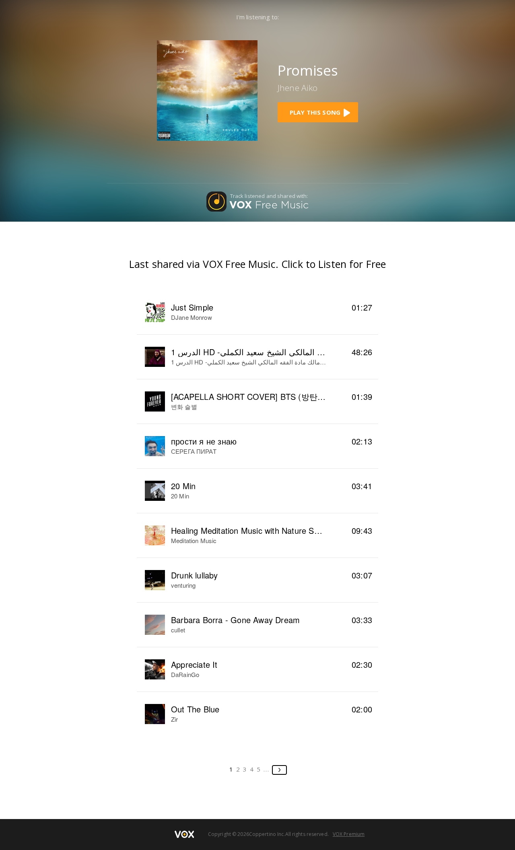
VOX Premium (349, 834)
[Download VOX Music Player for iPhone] (207, 89)
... (267, 769)
